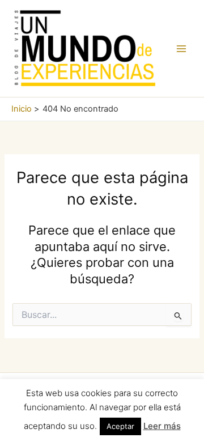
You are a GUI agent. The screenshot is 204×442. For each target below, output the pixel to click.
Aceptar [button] (120, 426)
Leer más (162, 425)
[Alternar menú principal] (181, 49)
